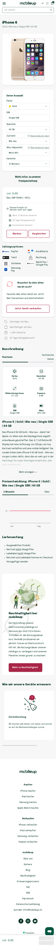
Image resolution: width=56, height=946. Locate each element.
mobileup (28, 852)
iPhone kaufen (28, 791)
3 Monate (9, 492)
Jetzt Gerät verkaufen (28, 308)
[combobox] (28, 10)
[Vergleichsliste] (42, 3)
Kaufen (28, 785)
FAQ (28, 887)
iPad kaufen (28, 797)
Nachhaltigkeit (28, 876)
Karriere (28, 864)
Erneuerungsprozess (28, 881)
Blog (28, 870)
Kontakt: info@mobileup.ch (28, 910)
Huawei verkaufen (28, 842)
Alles (46, 492)
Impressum (28, 898)
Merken (17, 234)
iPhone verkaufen (28, 825)
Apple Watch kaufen (28, 808)
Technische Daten (48, 357)
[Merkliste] (47, 3)
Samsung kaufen (28, 802)
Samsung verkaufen (28, 836)
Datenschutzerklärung (28, 904)
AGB (28, 893)
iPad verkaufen (28, 830)
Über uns (28, 859)
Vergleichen (39, 234)
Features (7, 357)
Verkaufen (28, 818)
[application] (28, 514)
